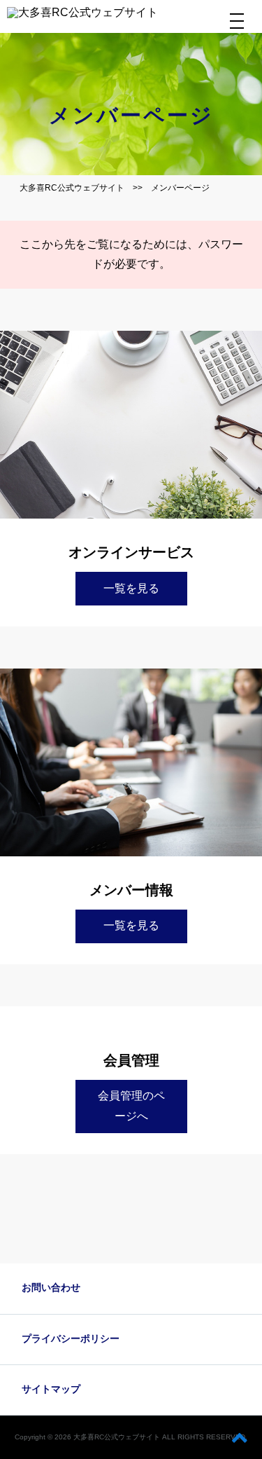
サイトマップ (51, 1389)
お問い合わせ (51, 1287)
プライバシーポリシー (70, 1338)
